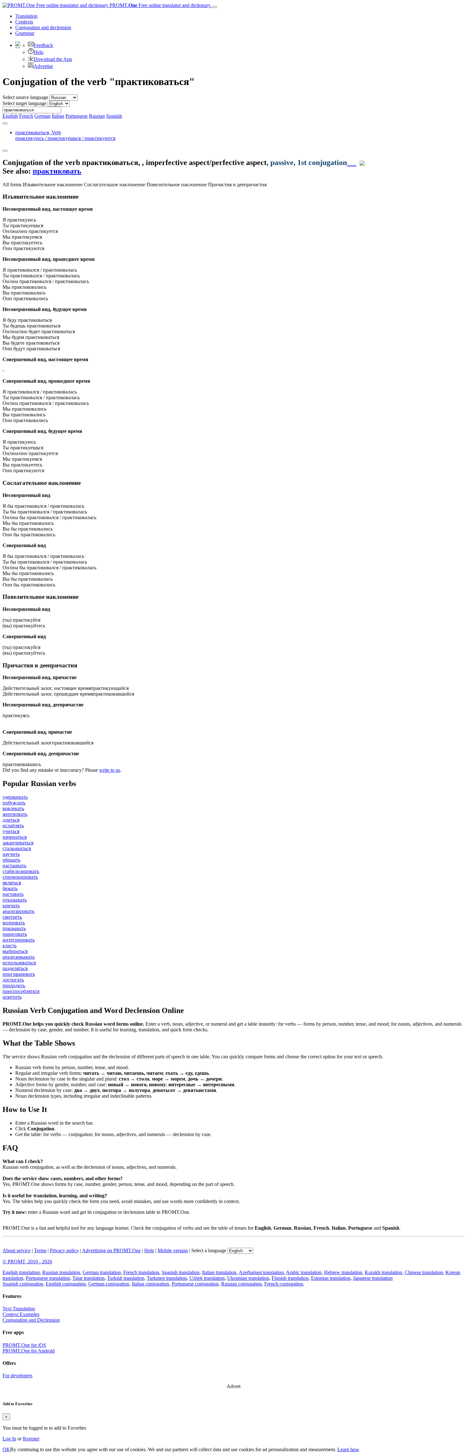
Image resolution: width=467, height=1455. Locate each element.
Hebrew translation (343, 1272)
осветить (12, 997)
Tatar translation (88, 1278)
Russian (97, 116)
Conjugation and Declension (31, 1320)
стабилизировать (21, 871)
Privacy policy (64, 1250)
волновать (14, 922)
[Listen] (351, 162)
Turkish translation (125, 1278)
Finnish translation (290, 1278)
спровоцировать (20, 877)
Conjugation (43, 27)
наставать (13, 894)
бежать (10, 888)
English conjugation (66, 1283)
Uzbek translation (207, 1278)
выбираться (15, 951)
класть (10, 945)
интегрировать (19, 939)
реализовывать (19, 957)
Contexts (24, 21)
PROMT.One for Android (29, 1350)
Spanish (114, 116)
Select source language (25, 97)
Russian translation (61, 1272)
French (26, 116)
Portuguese (76, 116)
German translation (102, 1272)
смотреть (12, 917)
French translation (141, 1272)
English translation (21, 1272)
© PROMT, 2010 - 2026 (27, 1261)
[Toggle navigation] (214, 7)
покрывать (14, 928)
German (42, 116)
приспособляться (21, 991)
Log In (9, 1438)
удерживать (15, 797)
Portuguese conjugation (195, 1283)
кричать (11, 905)
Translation (26, 16)
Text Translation (19, 1308)
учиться (11, 831)
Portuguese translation (48, 1278)
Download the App (53, 59)
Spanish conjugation (23, 1283)
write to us (109, 770)
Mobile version (173, 1250)
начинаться (15, 837)
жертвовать (15, 814)
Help (39, 52)
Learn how (348, 1449)
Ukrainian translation (248, 1278)
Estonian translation (330, 1278)
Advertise (43, 66)
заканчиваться (18, 842)
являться (12, 882)
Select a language (208, 1250)
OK (6, 1449)
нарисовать (15, 934)
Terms (40, 1250)
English (10, 116)
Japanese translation (373, 1278)
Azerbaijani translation (261, 1272)
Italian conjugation (150, 1283)
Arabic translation (303, 1272)
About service (16, 1250)
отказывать (15, 900)
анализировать (18, 911)
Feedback (43, 45)
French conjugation (283, 1283)
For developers (17, 1375)
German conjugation (108, 1283)
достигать (13, 979)
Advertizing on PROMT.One (111, 1250)
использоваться (19, 962)
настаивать (14, 865)
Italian (58, 116)
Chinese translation (424, 1272)
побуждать (14, 802)
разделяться (15, 968)
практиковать (57, 171)
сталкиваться (17, 848)
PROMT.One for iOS (24, 1345)
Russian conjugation (241, 1283)
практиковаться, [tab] (65, 135)
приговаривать (19, 974)
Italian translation (219, 1272)
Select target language (24, 103)
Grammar (24, 33)
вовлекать (13, 808)
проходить (14, 985)
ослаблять (13, 825)
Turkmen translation (167, 1278)
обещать (11, 860)
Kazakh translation (383, 1272)
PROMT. (159, 5)
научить (11, 854)
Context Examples (21, 1314)
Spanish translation (181, 1272)
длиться (11, 820)
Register (31, 1438)
